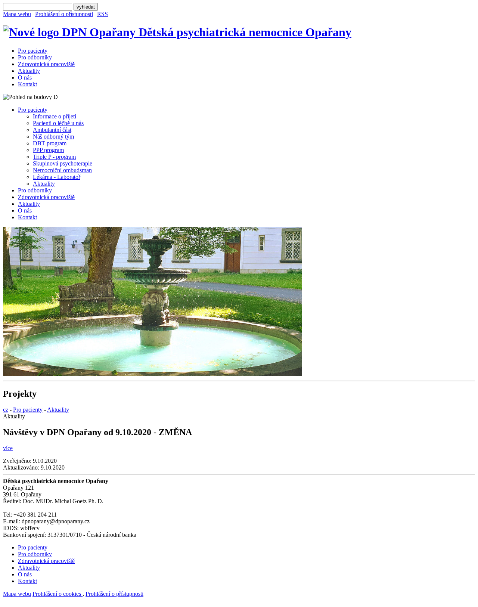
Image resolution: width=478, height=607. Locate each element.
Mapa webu (17, 14)
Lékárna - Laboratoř (56, 177)
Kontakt (27, 84)
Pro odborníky (35, 57)
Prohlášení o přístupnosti (64, 14)
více (8, 448)
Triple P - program (54, 157)
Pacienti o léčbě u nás (58, 123)
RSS (102, 14)
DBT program (49, 143)
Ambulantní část (52, 130)
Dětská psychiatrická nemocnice (243, 32)
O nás (25, 77)
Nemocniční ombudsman (62, 170)
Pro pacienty (32, 50)
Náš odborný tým (53, 136)
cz (5, 409)
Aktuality (29, 71)
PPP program (48, 150)
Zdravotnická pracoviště (46, 64)
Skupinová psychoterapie (62, 163)
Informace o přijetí (54, 116)
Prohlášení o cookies (57, 594)
